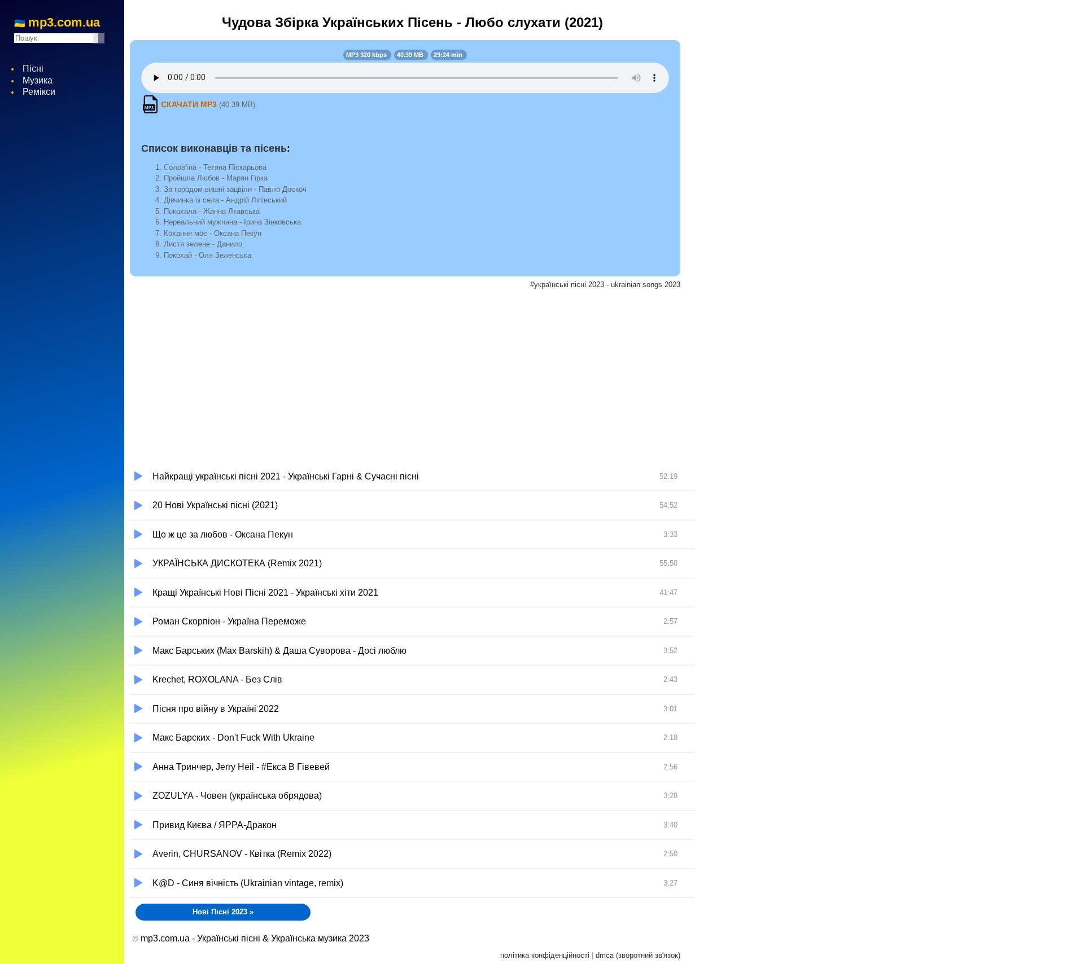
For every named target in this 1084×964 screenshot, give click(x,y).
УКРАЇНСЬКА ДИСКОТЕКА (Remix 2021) (415, 563)
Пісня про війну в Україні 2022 (415, 709)
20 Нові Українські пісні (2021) (415, 505)
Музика (38, 80)
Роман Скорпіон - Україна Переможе (415, 621)
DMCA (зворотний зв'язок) (638, 955)
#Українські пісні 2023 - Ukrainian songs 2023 (605, 284)
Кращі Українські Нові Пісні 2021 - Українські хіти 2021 (415, 592)
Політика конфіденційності (544, 955)
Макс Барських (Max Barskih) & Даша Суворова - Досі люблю (415, 650)
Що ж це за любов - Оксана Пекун (415, 534)
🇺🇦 (57, 23)
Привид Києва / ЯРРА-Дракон (415, 825)
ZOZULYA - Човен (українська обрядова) (415, 795)
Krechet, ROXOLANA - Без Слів (415, 679)
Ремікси (39, 91)
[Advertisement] (412, 378)
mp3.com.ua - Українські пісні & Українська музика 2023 (255, 938)
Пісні (33, 68)
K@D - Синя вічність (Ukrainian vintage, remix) (415, 883)
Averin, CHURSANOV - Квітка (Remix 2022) (415, 854)
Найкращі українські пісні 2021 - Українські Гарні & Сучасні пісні (415, 476)
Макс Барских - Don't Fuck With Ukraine (415, 737)
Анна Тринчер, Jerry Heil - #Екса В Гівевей (415, 767)
